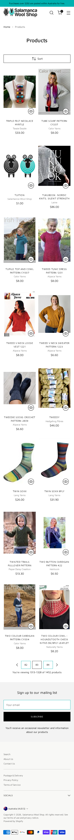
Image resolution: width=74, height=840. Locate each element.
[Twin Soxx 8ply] (54, 462)
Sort (40, 58)
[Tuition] (20, 166)
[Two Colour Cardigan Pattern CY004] (20, 607)
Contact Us (9, 763)
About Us (8, 759)
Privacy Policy (11, 780)
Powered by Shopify (13, 821)
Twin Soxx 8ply (54, 491)
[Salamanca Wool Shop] (20, 12)
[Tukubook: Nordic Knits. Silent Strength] (54, 166)
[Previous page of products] (17, 665)
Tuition (19, 195)
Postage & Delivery (13, 775)
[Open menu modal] (68, 13)
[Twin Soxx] (20, 462)
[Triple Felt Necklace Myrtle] (20, 92)
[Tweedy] (54, 388)
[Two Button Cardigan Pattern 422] (54, 532)
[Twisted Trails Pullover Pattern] (20, 532)
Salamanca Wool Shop (33, 814)
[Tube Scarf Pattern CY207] (54, 92)
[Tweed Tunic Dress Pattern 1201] (54, 240)
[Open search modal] (51, 13)
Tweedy (54, 417)
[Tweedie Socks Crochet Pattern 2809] (20, 388)
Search (7, 754)
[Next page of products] (56, 665)
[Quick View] (31, 111)
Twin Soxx (19, 491)
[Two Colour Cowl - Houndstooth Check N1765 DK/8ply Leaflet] (54, 607)
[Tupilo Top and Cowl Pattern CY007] (20, 240)
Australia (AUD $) (16, 808)
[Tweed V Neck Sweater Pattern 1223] (54, 314)
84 (48, 664)
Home (7, 26)
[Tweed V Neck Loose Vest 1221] (20, 314)
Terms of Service (12, 784)
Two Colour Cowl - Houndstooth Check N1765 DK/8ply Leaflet (54, 639)
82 (25, 664)
